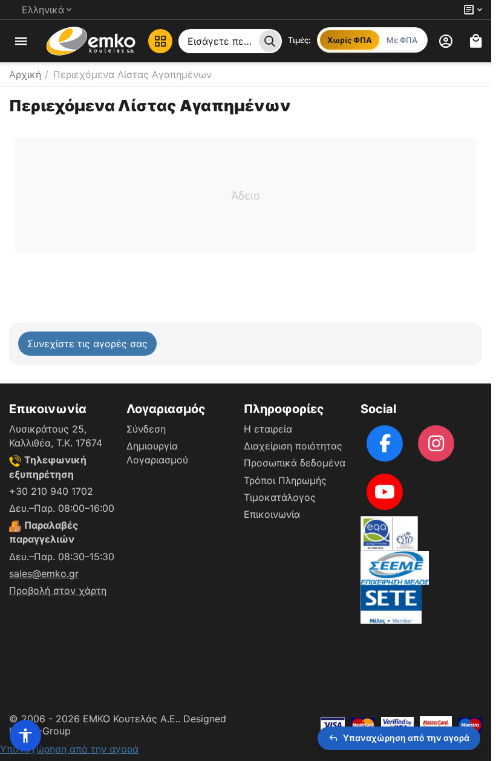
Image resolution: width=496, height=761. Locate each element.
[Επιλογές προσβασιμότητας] (25, 735)
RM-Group (47, 731)
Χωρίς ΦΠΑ (349, 40)
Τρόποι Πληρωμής (285, 480)
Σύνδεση (146, 429)
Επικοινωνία (272, 514)
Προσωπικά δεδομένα (294, 463)
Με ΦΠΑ (402, 40)
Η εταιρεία (268, 429)
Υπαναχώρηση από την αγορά (69, 749)
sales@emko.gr (44, 573)
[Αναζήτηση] (270, 41)
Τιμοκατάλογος (280, 497)
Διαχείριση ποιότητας (293, 446)
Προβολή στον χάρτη (57, 590)
